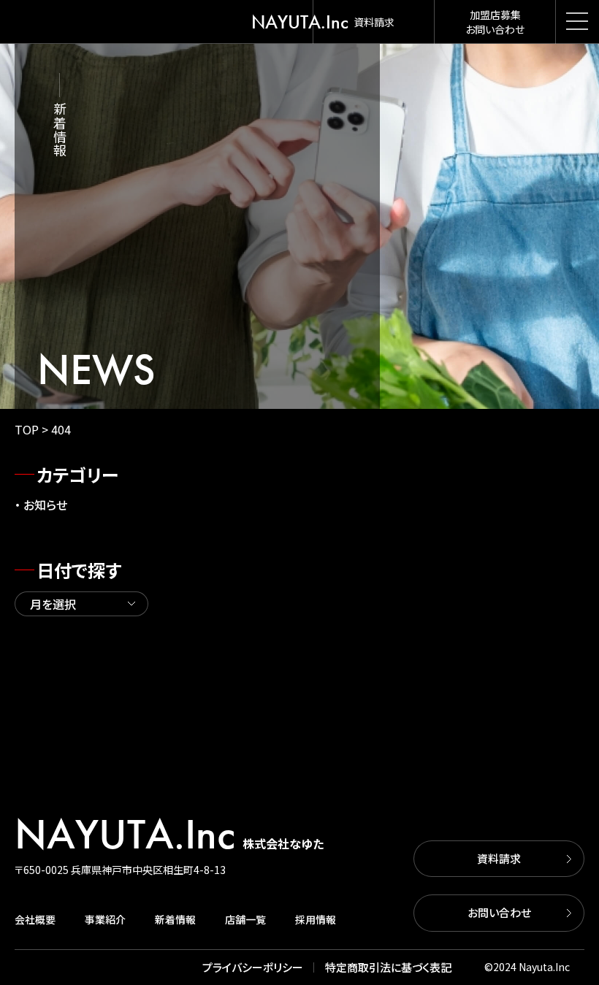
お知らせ (45, 504)
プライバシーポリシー (252, 967)
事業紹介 (105, 919)
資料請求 (499, 858)
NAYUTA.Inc (299, 21)
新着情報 (175, 919)
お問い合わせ (499, 912)
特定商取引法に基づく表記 (388, 967)
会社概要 (35, 919)
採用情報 (315, 919)
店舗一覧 (245, 919)
